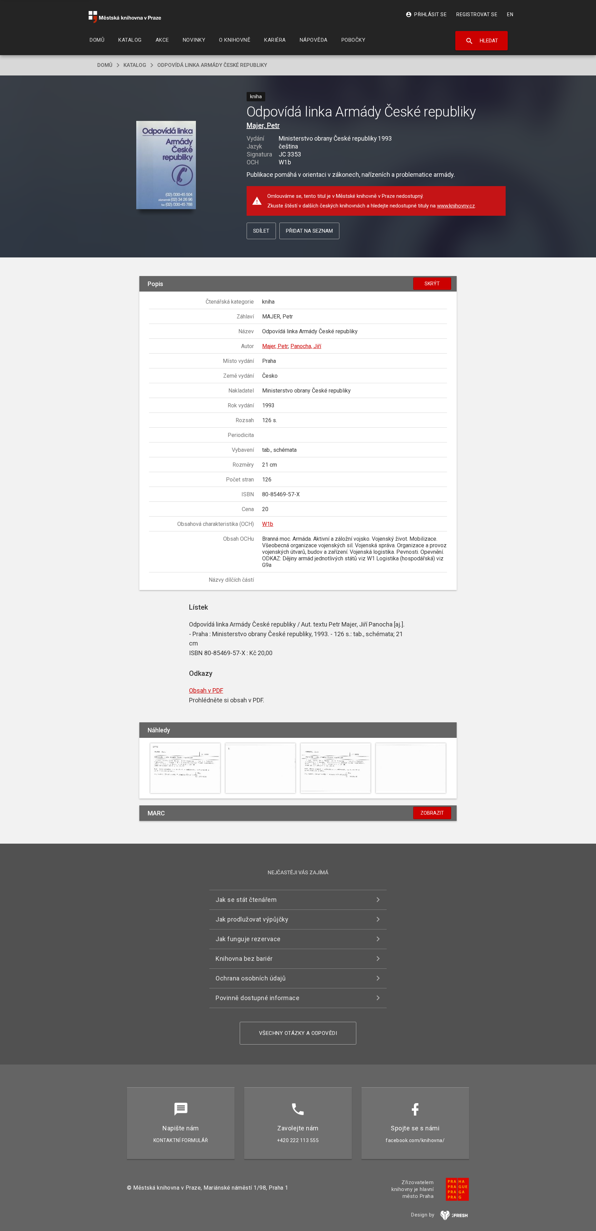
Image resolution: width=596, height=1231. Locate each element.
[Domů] (125, 17)
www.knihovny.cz (456, 206)
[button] (166, 165)
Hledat (481, 41)
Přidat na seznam (309, 231)
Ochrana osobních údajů (251, 978)
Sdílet (261, 231)
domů (104, 65)
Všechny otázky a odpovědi (298, 1033)
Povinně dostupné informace (257, 997)
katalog (134, 65)
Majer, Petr (263, 125)
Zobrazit (432, 813)
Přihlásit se (426, 14)
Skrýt (432, 283)
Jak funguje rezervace (248, 939)
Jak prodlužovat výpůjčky (252, 919)
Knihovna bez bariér (244, 958)
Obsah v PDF (206, 690)
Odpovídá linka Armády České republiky (212, 65)
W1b (267, 524)
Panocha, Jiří (305, 346)
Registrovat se (476, 14)
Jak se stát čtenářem (246, 899)
